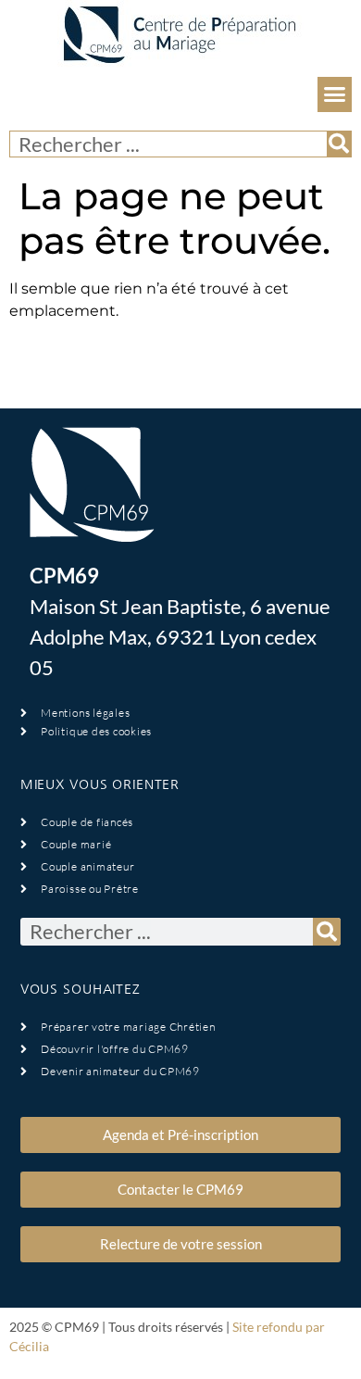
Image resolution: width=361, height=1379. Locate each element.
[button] (335, 94)
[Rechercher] (339, 144)
